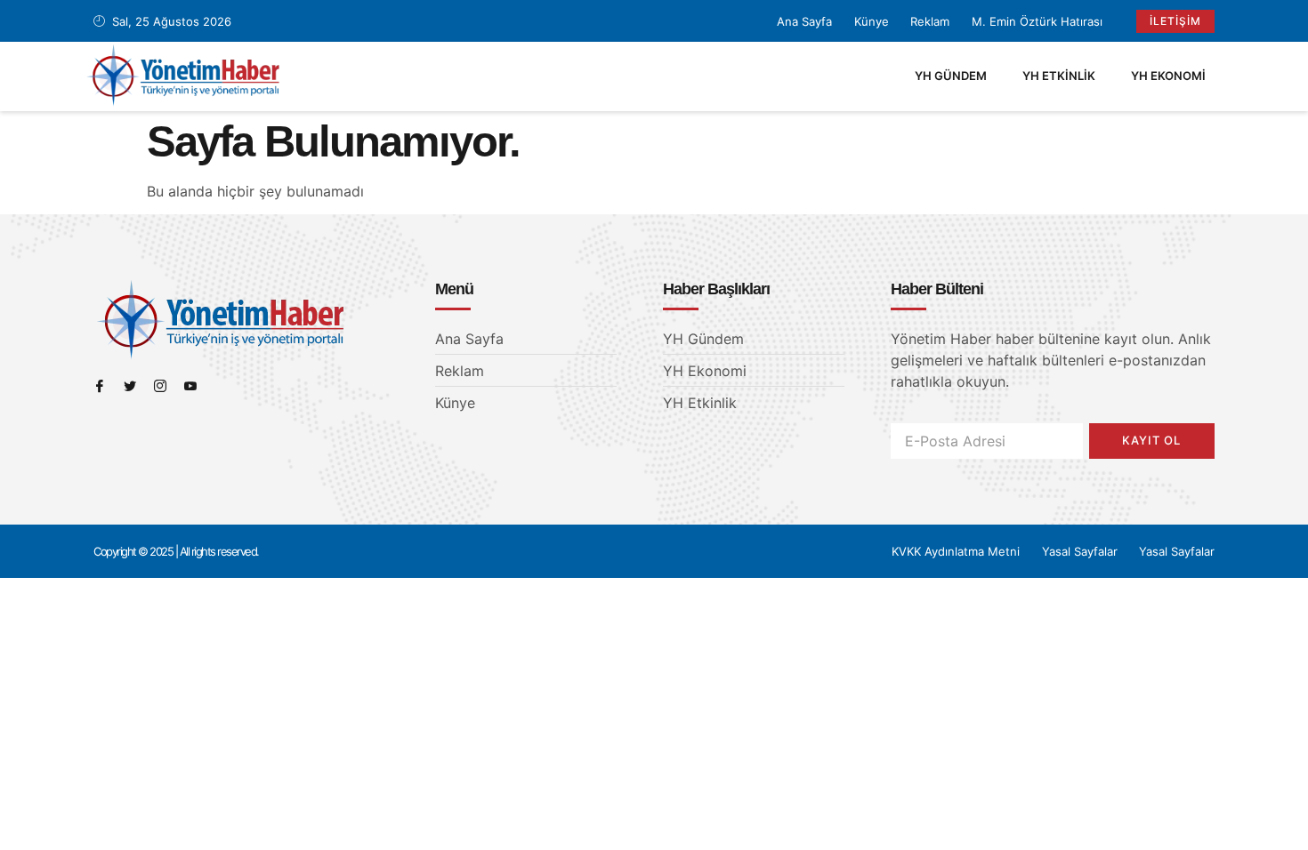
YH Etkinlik (1058, 75)
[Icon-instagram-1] (160, 386)
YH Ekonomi (1168, 75)
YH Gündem (951, 75)
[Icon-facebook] (99, 386)
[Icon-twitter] (130, 386)
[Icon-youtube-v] (190, 386)
